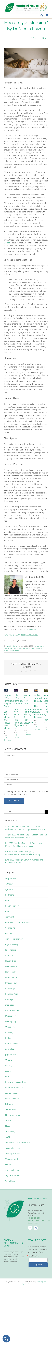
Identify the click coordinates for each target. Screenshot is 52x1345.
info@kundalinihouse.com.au (39, 1220)
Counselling (10, 928)
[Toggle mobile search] (42, 15)
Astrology (9, 884)
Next (44, 38)
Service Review (11, 1109)
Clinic (7, 911)
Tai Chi (8, 1137)
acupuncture (39, 646)
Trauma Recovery (12, 1148)
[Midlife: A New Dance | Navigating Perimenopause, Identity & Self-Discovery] (26, 690)
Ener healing (10, 950)
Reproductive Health (14, 1087)
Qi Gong (8, 1060)
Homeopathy (10, 972)
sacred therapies (12, 1093)
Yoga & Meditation (13, 1175)
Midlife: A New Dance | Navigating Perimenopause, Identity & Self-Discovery (32, 709)
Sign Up (38, 1265)
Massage (9, 999)
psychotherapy (11, 1054)
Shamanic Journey (13, 1115)
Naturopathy (10, 1021)
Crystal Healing (11, 944)
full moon (9, 955)
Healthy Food (17, 648)
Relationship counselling (15, 1082)
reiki (7, 1076)
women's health (12, 1170)
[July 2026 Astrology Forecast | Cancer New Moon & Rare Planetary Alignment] (16, 690)
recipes (8, 1071)
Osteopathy (10, 1027)
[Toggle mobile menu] (47, 15)
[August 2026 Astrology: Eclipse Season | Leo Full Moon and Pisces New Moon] (6, 690)
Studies (7, 242)
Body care (9, 895)
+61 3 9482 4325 (34, 1218)
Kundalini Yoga (11, 994)
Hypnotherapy (11, 977)
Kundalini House (11, 646)
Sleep (33, 648)
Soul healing (10, 1131)
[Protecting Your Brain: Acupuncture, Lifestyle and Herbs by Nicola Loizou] (46, 690)
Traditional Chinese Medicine (17, 1142)
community (10, 917)
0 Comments (14, 651)
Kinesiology (10, 988)
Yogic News (10, 1181)
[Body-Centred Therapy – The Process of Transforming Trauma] (36, 690)
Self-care (9, 1104)
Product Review (11, 1043)
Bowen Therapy (12, 906)
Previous (36, 38)
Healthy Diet (8, 648)
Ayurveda (9, 889)
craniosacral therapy (14, 939)
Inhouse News (11, 983)
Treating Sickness (12, 1153)
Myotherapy (10, 1016)
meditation (26, 648)
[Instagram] (36, 1228)
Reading (8, 1065)
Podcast (8, 1038)
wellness (8, 1164)
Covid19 (8, 933)
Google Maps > (33, 1223)
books (7, 900)
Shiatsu (8, 1120)
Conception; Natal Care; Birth (17, 922)
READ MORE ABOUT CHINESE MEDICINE (21, 635)
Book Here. (32, 629)
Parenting (9, 1032)
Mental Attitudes (12, 1010)
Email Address (34, 1256)
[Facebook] (30, 1228)
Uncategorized (11, 1159)
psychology (10, 1049)
